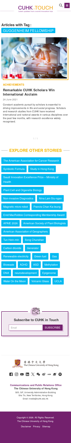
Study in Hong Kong (42, 169)
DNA (6, 273)
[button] (67, 5)
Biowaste (8, 264)
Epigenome (49, 273)
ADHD (24, 264)
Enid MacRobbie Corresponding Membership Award (34, 215)
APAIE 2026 (10, 223)
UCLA (58, 281)
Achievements (13, 84)
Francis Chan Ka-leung (47, 206)
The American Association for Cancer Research (31, 160)
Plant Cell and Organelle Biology (22, 190)
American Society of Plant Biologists (44, 223)
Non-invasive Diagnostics (18, 198)
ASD (36, 264)
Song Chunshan (34, 240)
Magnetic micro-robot (15, 206)
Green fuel (40, 256)
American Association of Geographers (25, 231)
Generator (33, 248)
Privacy (36, 426)
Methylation (51, 264)
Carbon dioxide (12, 248)
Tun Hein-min (11, 240)
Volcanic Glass (40, 281)
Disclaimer (26, 426)
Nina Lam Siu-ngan (50, 198)
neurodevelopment (26, 273)
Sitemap (46, 426)
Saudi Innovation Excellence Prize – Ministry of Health (30, 179)
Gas (54, 256)
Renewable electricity (16, 256)
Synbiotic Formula (14, 169)
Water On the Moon (14, 281)
